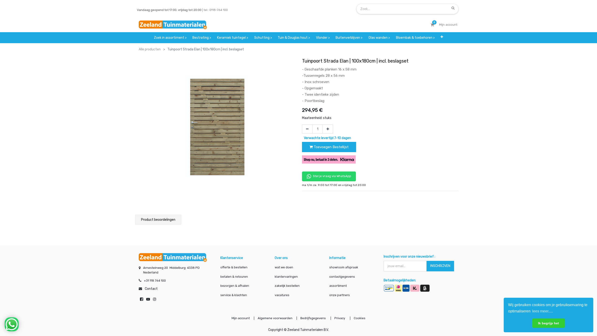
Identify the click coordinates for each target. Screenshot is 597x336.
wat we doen (284, 267)
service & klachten (233, 295)
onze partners (339, 295)
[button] (441, 37)
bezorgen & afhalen (234, 285)
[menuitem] (170, 37)
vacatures (282, 295)
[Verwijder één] (307, 129)
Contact (151, 289)
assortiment (338, 285)
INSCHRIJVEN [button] (440, 266)
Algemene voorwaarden (275, 318)
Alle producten (150, 49)
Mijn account (241, 318)
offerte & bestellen (234, 267)
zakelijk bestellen (287, 285)
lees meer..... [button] (542, 311)
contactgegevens (342, 276)
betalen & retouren (234, 276)
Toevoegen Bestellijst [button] (331, 147)
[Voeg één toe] (328, 129)
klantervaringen (286, 276)
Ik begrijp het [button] (548, 323)
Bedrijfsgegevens (313, 318)
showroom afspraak (343, 267)
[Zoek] (453, 8)
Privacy (340, 318)
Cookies (359, 318)
